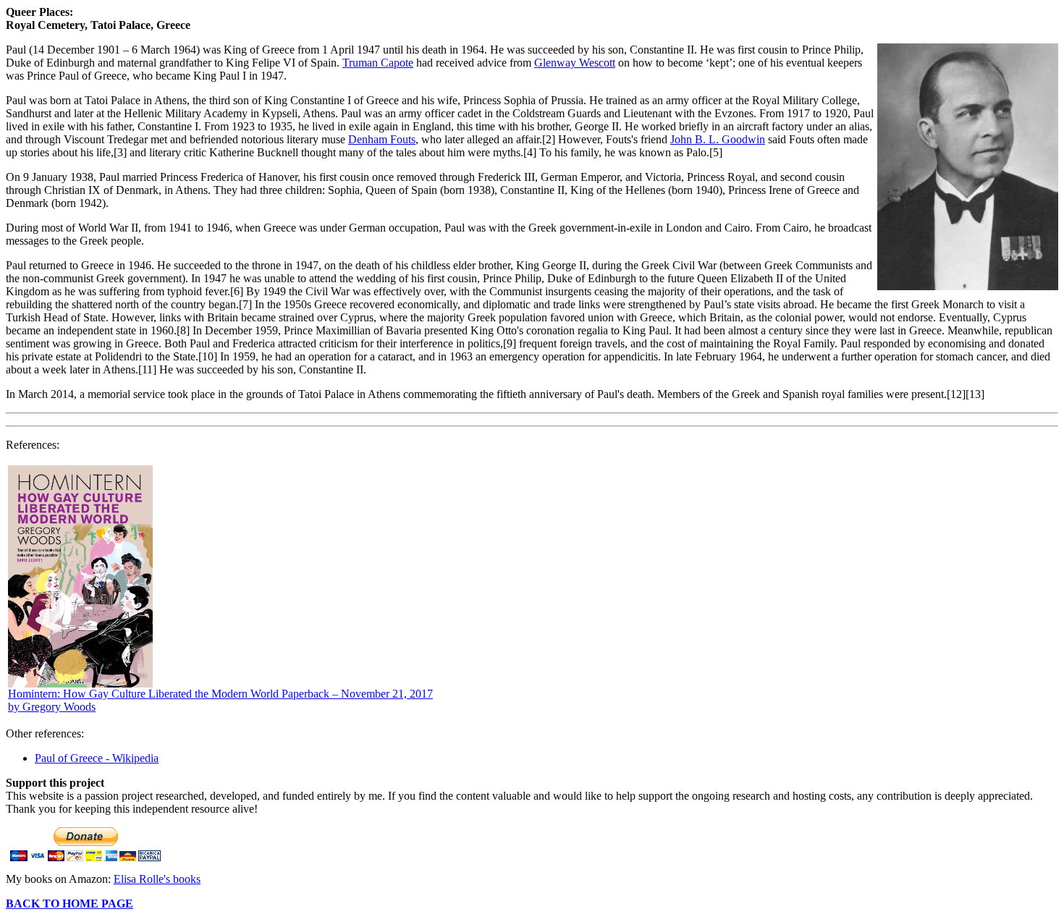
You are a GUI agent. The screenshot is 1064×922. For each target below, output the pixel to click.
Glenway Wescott (574, 62)
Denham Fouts (381, 139)
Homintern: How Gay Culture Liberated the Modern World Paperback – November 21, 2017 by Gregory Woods (220, 700)
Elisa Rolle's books (157, 879)
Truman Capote (377, 62)
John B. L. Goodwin (717, 139)
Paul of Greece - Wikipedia (97, 758)
